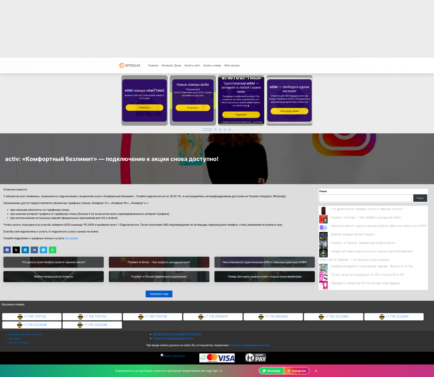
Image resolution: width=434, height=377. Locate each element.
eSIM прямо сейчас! (289, 111)
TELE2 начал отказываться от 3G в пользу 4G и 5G (367, 274)
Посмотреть (144, 107)
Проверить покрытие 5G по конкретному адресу (365, 283)
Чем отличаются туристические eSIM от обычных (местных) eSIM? (379, 226)
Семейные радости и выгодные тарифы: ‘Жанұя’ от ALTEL (372, 266)
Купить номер (212, 65)
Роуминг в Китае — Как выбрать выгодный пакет (366, 217)
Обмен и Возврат (19, 342)
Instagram (299, 370)
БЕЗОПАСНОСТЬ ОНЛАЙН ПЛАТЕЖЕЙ (177, 334)
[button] (207, 130)
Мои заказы (232, 65)
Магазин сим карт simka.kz (25, 334)
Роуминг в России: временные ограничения (363, 242)
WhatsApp (273, 370)
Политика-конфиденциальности (173, 338)
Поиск (323, 191)
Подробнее (241, 114)
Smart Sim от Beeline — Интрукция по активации (354, 259)
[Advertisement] (217, 25)
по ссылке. (71, 238)
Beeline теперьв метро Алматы (352, 234)
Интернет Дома (171, 65)
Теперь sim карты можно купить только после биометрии (372, 251)
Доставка (14, 338)
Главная (153, 65)
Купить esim (192, 65)
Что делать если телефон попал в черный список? (367, 209)
